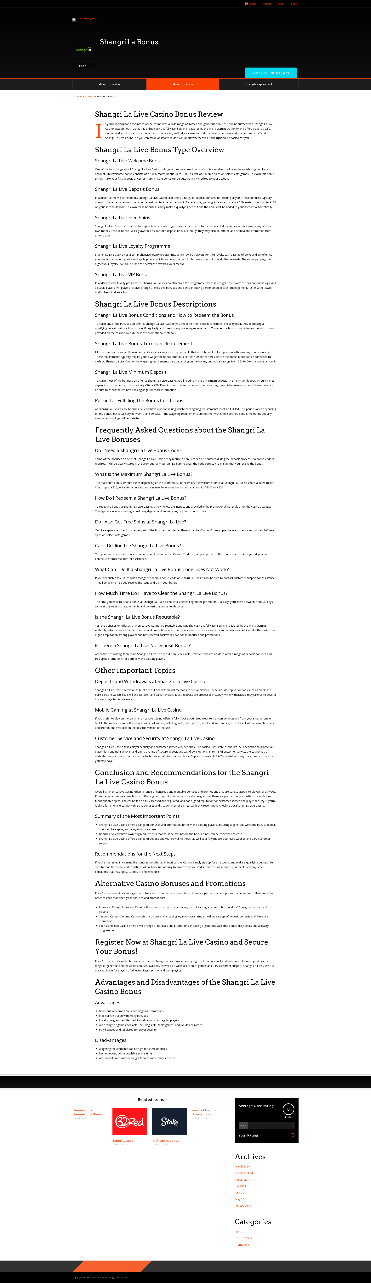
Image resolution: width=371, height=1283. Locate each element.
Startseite (77, 96)
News (238, 1231)
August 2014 (242, 1179)
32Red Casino (122, 1141)
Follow (82, 65)
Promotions (242, 1244)
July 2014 (240, 1186)
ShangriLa (90, 96)
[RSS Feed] (238, 4)
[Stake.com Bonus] (169, 1134)
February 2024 (244, 1173)
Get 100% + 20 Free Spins (271, 73)
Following (267, 3)
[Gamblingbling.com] (84, 18)
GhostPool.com (99, 1277)
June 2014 (241, 1193)
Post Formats (243, 1238)
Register (294, 3)
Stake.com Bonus (165, 1141)
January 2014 (243, 1206)
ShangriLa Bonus (183, 84)
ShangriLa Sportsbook (258, 84)
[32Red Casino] (129, 1134)
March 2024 (242, 1166)
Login (281, 3)
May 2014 (241, 1199)
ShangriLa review (109, 84)
